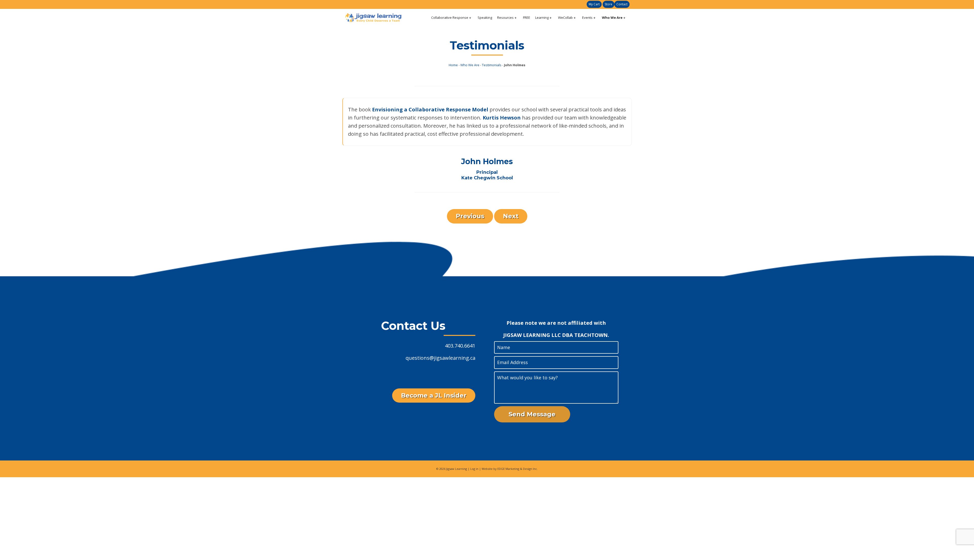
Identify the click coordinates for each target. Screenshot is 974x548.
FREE (526, 17)
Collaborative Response (449, 17)
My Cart (594, 4)
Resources (505, 17)
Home (453, 65)
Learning (542, 17)
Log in (474, 469)
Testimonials (491, 65)
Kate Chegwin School (487, 178)
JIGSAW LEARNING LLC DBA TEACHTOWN (555, 335)
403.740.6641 (460, 345)
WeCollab (565, 17)
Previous (470, 216)
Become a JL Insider (433, 395)
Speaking (485, 17)
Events (587, 17)
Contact (622, 4)
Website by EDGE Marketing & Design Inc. (510, 469)
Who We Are (612, 17)
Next (510, 216)
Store (608, 4)
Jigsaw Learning (456, 469)
